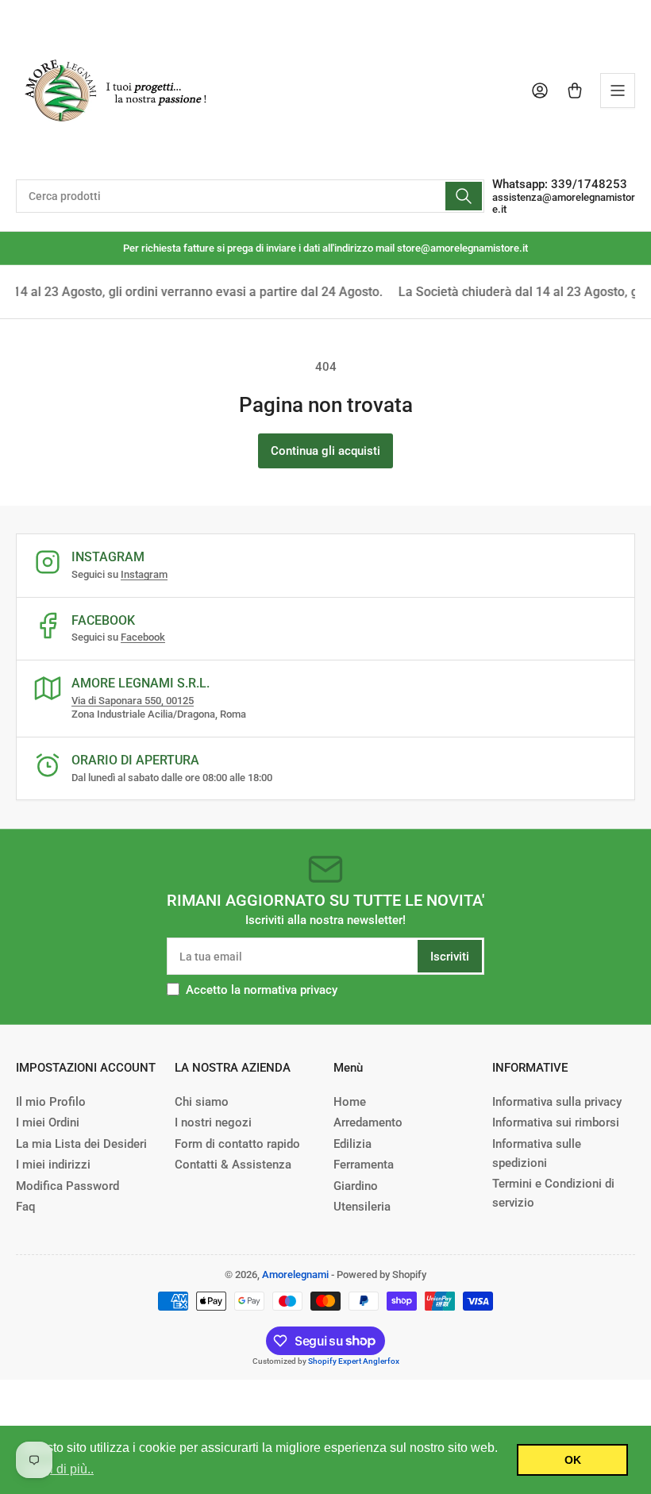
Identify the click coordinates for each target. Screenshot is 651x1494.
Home (349, 1102)
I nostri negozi (213, 1122)
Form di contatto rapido (237, 1144)
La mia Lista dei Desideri (81, 1144)
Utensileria (362, 1206)
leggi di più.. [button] (59, 1469)
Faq (25, 1206)
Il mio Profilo (51, 1102)
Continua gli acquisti (325, 451)
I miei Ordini (47, 1122)
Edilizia (352, 1144)
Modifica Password (67, 1186)
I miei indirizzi (53, 1164)
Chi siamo (202, 1102)
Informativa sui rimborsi (555, 1122)
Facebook (143, 637)
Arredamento (368, 1122)
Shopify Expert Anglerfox (353, 1361)
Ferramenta (363, 1164)
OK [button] (572, 1460)
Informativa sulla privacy (557, 1102)
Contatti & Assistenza (233, 1164)
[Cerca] (463, 196)
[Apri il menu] (617, 90)
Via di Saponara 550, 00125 (132, 701)
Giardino (355, 1186)
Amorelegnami (295, 1274)
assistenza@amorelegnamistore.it (563, 203)
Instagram (144, 574)
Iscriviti (449, 956)
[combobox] (250, 196)
